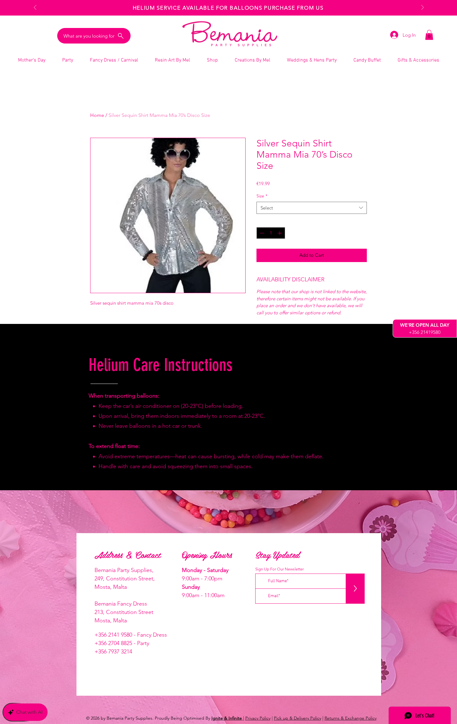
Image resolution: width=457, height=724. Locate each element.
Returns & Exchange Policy (350, 718)
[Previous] (35, 8)
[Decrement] (261, 233)
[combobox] (311, 208)
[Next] (422, 8)
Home (97, 115)
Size (261, 196)
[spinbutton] (270, 233)
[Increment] (280, 233)
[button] (429, 35)
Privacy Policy (257, 718)
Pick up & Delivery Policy (297, 718)
